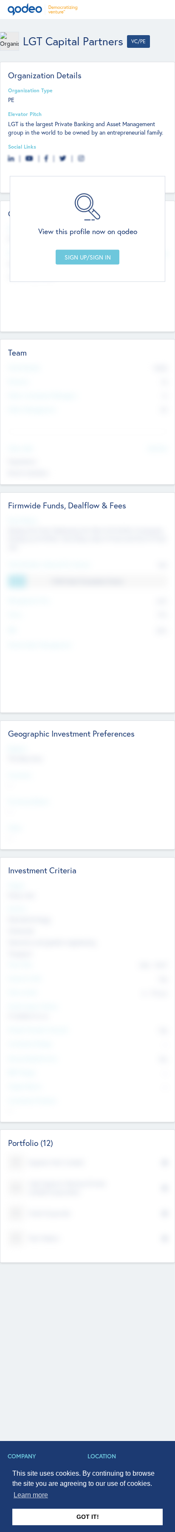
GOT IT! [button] (87, 1516)
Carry (15, 614)
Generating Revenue (32, 1058)
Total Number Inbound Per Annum (49, 564)
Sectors (17, 908)
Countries (19, 775)
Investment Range (30, 1043)
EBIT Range (21, 1072)
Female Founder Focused (38, 1029)
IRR (12, 630)
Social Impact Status (33, 1006)
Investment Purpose (32, 1100)
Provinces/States (28, 801)
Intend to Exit (24, 978)
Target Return (25, 1086)
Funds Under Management (39, 644)
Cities (15, 827)
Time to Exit (22, 992)
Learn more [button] (31, 1495)
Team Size (20, 964)
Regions (17, 748)
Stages (16, 885)
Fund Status (22, 520)
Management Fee (29, 600)
